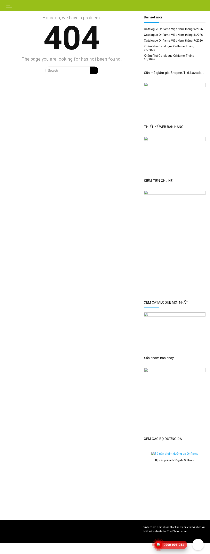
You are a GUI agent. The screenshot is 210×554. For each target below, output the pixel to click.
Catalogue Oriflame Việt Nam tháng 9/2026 (173, 29)
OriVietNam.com (152, 527)
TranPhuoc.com (177, 531)
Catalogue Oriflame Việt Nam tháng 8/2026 (173, 35)
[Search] (199, 5)
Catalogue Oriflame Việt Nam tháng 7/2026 (173, 40)
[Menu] (9, 5)
